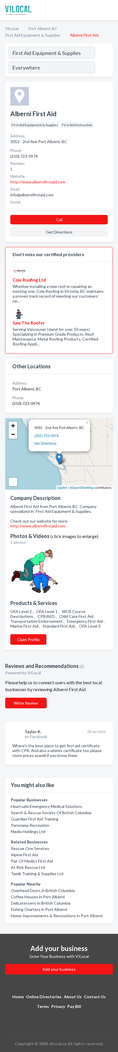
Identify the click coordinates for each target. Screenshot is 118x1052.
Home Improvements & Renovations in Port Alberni (57, 915)
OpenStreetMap (83, 487)
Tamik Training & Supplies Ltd (37, 873)
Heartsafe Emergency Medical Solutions (46, 806)
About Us (73, 996)
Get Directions (45, 443)
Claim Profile (28, 639)
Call (59, 219)
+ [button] (13, 425)
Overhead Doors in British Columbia (43, 890)
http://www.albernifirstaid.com (37, 525)
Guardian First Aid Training (34, 818)
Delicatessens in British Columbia (40, 903)
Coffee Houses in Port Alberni (38, 896)
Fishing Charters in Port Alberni (39, 909)
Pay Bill (74, 1006)
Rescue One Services (30, 848)
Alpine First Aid (24, 854)
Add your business (59, 969)
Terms (43, 1006)
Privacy (58, 1006)
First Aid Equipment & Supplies (32, 35)
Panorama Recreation (30, 825)
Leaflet (62, 487)
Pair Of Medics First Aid (32, 861)
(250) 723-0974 (46, 435)
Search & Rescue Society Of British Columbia (51, 812)
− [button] (13, 434)
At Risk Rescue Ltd (28, 867)
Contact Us (95, 996)
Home (18, 996)
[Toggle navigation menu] (110, 10)
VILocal (12, 28)
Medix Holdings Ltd (28, 831)
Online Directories (44, 996)
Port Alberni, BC (42, 28)
